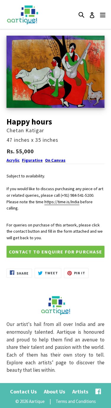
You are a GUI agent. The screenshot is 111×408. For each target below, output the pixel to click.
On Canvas (55, 160)
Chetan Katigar (25, 130)
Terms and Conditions (76, 401)
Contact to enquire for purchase (55, 252)
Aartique (37, 401)
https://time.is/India (61, 201)
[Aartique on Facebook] (98, 391)
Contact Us (23, 391)
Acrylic (13, 160)
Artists (80, 391)
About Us (54, 391)
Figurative (32, 160)
